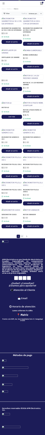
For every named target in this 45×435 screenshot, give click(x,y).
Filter (8, 13)
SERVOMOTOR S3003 (9, 214)
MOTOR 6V (5, 107)
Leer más (11, 117)
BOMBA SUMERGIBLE (30, 55)
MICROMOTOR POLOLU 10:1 (32, 164)
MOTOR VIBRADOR (29, 214)
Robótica (9, 9)
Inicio (3, 9)
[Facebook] (16, 278)
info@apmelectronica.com (22, 302)
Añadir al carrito (12, 42)
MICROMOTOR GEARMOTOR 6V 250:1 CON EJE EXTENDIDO (32, 30)
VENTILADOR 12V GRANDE (10, 57)
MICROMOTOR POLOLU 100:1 (12, 190)
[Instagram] (20, 278)
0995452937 (22, 294)
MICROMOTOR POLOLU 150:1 (11, 164)
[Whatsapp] (29, 278)
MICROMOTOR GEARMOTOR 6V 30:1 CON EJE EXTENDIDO (11, 29)
